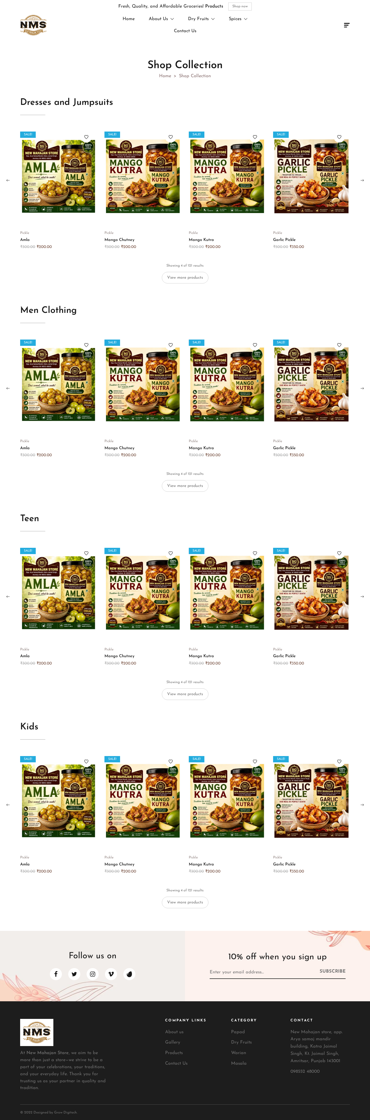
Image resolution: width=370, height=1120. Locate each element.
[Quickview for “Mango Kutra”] (237, 176)
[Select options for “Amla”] (48, 176)
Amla (25, 240)
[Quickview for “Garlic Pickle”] (321, 176)
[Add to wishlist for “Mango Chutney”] (170, 137)
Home (165, 76)
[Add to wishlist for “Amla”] (86, 137)
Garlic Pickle (284, 240)
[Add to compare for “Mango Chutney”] (142, 176)
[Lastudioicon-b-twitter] (74, 974)
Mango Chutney (119, 240)
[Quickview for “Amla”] (68, 176)
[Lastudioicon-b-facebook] (56, 974)
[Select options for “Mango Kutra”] (217, 176)
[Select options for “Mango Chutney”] (132, 176)
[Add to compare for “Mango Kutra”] (227, 176)
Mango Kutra (201, 240)
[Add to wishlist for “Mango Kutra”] (255, 137)
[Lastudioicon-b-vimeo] (111, 974)
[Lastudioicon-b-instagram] (93, 974)
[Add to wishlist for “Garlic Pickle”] (339, 137)
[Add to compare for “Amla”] (58, 176)
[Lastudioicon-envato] (129, 974)
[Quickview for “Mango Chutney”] (153, 176)
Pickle (24, 233)
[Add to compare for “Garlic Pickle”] (311, 176)
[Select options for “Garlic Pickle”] (301, 176)
